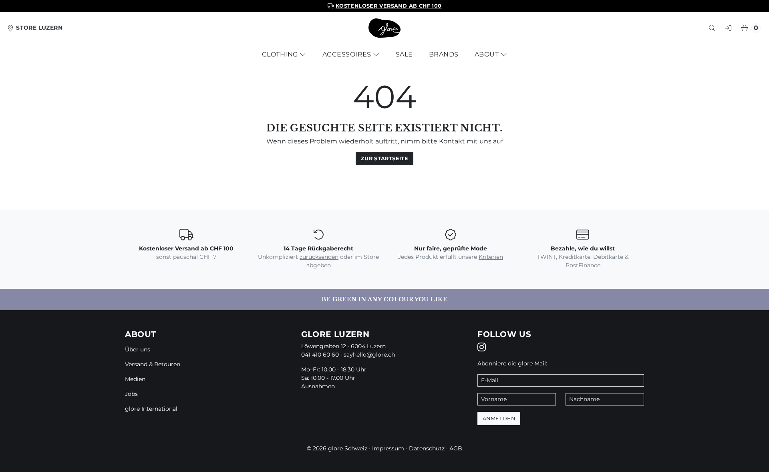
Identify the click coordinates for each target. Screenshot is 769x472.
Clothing (281, 54)
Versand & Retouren (152, 364)
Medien (135, 379)
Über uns (137, 349)
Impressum (388, 448)
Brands (444, 54)
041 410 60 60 (320, 354)
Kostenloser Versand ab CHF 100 (389, 6)
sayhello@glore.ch (369, 354)
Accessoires (347, 54)
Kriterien (491, 256)
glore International (151, 408)
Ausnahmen (318, 386)
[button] (712, 28)
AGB (455, 448)
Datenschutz (427, 448)
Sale (404, 54)
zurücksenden (319, 256)
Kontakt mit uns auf (471, 141)
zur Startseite (384, 158)
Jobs (131, 393)
